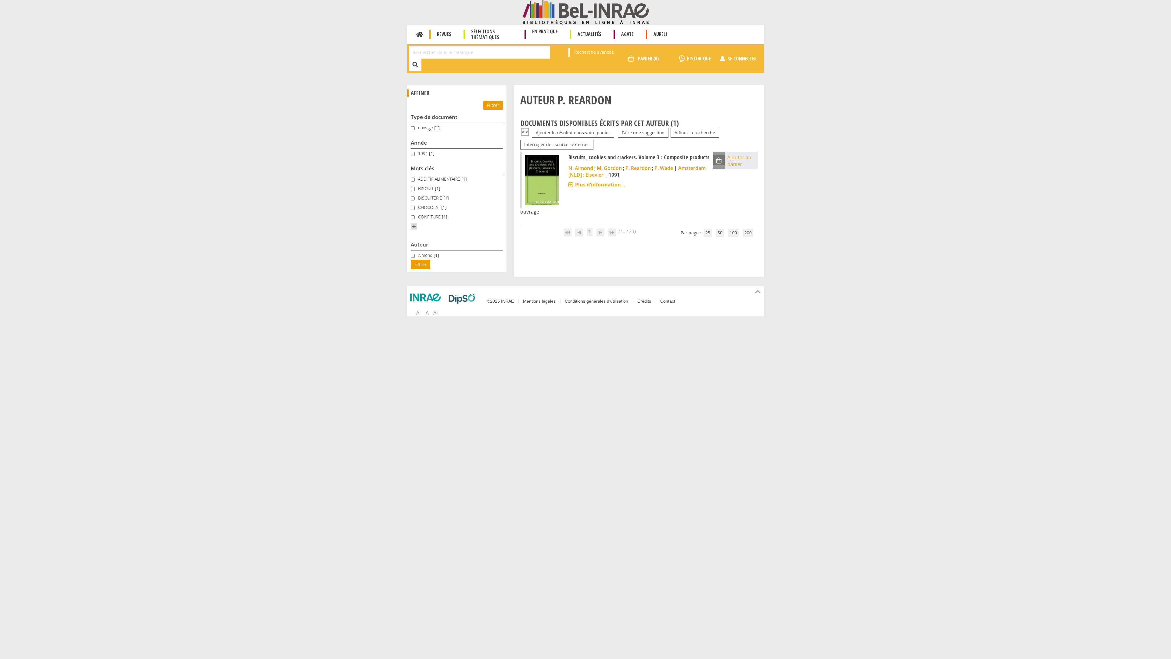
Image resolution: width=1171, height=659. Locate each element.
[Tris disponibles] (525, 132)
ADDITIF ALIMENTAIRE (439, 179)
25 (707, 233)
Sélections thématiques (485, 34)
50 (720, 233)
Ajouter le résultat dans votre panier (573, 132)
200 (748, 233)
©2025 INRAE (500, 301)
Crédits (644, 301)
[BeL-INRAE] (585, 12)
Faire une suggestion (643, 132)
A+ (436, 312)
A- (418, 312)
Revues (444, 34)
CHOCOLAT (429, 207)
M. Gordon (609, 168)
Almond (426, 255)
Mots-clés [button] (422, 168)
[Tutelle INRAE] (427, 297)
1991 (423, 153)
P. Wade (663, 168)
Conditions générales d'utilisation (596, 301)
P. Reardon (638, 168)
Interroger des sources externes (556, 144)
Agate (627, 34)
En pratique (545, 31)
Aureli (660, 34)
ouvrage (426, 128)
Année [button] (419, 142)
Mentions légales (539, 301)
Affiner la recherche (695, 132)
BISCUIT (426, 188)
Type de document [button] (434, 117)
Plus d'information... (600, 184)
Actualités (589, 34)
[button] (414, 226)
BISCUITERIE (430, 198)
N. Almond (580, 168)
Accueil (419, 34)
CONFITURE (430, 217)
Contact (667, 301)
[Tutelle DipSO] (463, 298)
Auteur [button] (419, 244)
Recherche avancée (594, 52)
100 (733, 233)
